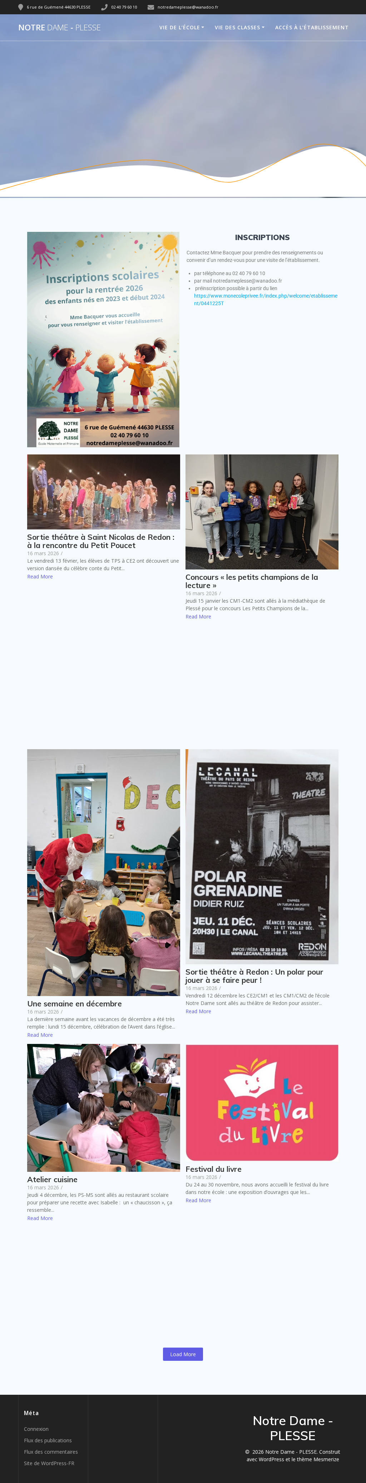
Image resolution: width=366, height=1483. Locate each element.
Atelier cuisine (52, 1179)
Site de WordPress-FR (49, 1463)
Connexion (36, 1428)
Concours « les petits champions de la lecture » (252, 581)
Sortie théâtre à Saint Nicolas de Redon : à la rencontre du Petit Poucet (100, 541)
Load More (183, 1354)
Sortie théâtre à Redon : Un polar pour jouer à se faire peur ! (254, 976)
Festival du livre (214, 1169)
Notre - (59, 27)
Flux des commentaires (51, 1451)
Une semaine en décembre (74, 1004)
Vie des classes (237, 27)
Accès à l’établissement (312, 27)
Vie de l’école (179, 27)
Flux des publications (48, 1440)
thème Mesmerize (318, 1459)
